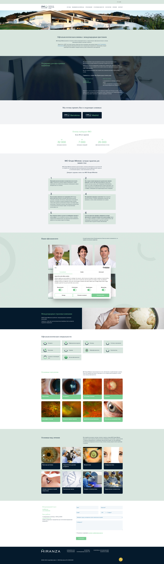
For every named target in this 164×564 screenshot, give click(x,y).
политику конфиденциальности (95, 533)
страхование (88, 7)
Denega (63, 295)
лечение (114, 7)
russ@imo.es (86, 80)
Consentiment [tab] (63, 272)
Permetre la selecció (82, 295)
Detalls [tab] (82, 272)
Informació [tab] (101, 272)
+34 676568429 (87, 82)
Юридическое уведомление (71, 551)
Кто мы (69, 7)
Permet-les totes (100, 295)
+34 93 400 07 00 (46, 518)
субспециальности (99, 7)
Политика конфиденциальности (83, 551)
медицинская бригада (78, 7)
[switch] (75, 290)
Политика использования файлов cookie (101, 551)
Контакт (120, 7)
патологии (108, 7)
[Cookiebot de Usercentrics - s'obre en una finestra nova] (103, 268)
